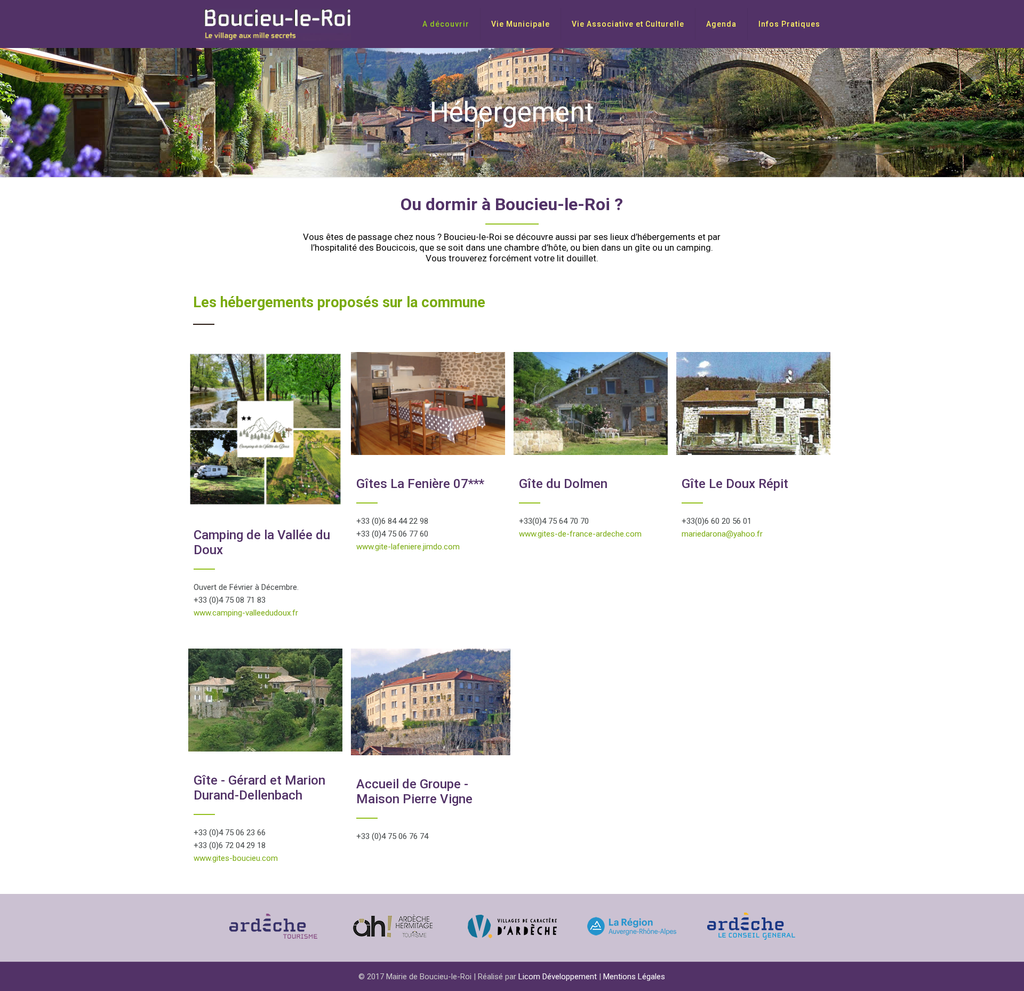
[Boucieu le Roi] (277, 24)
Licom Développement (557, 976)
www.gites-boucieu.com (236, 858)
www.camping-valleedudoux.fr (246, 613)
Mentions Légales (634, 976)
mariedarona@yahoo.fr (722, 534)
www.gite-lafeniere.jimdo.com (408, 547)
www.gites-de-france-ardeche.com (580, 534)
